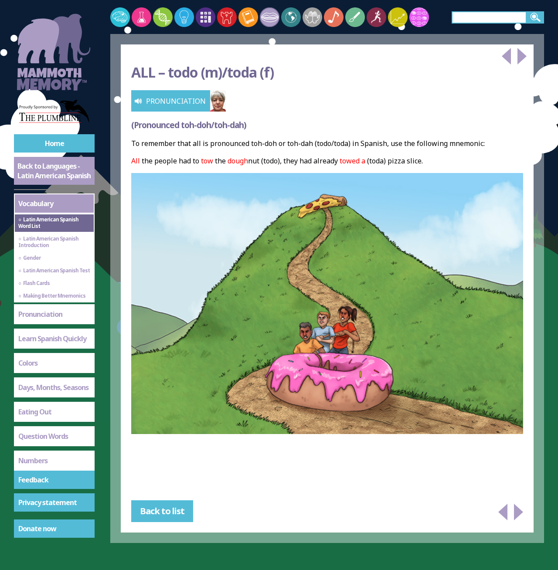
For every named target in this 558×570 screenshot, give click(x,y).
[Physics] (184, 17)
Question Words (43, 436)
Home (54, 143)
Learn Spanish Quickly (52, 338)
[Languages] (269, 17)
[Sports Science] (376, 17)
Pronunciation (40, 314)
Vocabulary (35, 203)
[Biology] (163, 17)
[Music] (334, 17)
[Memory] (120, 17)
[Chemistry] (141, 17)
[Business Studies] (398, 17)
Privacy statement (47, 502)
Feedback (33, 480)
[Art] (355, 17)
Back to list (162, 511)
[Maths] (205, 17)
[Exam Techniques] (419, 17)
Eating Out (34, 412)
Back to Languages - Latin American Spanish (54, 170)
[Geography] (291, 17)
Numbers (33, 460)
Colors (27, 363)
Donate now (37, 528)
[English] (248, 17)
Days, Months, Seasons (53, 387)
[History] (227, 17)
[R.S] (312, 17)
